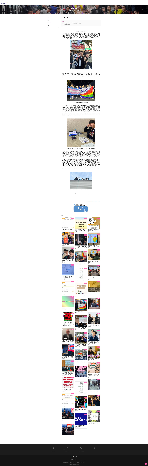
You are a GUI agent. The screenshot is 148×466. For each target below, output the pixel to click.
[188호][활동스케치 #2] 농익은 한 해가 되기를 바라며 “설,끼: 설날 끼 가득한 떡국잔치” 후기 (80, 264)
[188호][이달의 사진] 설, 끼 (66, 244)
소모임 (52, 27)
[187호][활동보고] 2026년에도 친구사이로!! (79, 312)
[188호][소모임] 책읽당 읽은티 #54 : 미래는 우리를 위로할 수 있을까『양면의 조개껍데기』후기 (67, 277)
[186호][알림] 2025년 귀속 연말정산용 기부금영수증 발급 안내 (80, 426)
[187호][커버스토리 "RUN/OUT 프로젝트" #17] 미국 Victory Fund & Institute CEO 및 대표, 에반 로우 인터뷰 (93, 342)
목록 (62, 215)
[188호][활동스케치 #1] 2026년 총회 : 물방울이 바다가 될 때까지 (93, 262)
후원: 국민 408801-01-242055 (4, 0)
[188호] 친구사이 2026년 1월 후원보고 (67, 293)
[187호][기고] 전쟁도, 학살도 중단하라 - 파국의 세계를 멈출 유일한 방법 (67, 390)
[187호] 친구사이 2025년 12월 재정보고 (80, 393)
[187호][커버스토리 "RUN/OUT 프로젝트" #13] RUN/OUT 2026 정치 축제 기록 (68, 325)
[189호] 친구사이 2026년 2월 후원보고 (67, 229)
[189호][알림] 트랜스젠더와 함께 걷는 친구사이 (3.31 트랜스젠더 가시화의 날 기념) (80, 230)
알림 (68, 3)
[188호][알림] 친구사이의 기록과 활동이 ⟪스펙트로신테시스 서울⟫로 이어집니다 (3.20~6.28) (67, 309)
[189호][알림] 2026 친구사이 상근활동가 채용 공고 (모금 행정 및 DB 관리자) (93, 230)
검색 (145, 0)
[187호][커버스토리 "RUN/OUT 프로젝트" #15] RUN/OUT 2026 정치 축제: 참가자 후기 (80, 328)
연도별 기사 (77, 10)
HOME (70, 10)
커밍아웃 (72, 3)
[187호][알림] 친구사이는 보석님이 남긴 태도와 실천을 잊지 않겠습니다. (93, 407)
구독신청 (49, 25)
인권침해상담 (84, 3)
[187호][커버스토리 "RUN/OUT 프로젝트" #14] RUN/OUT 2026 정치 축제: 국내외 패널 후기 (93, 325)
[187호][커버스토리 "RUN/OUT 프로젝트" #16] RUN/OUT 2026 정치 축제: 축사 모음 (68, 341)
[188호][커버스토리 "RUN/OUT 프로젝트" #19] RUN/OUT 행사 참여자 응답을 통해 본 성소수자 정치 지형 (81, 247)
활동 (65, 3)
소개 (62, 3)
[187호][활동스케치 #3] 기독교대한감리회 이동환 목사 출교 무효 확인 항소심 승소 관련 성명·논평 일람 (81, 362)
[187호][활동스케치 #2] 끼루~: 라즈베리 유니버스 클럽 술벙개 (93, 359)
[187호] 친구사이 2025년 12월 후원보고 (67, 405)
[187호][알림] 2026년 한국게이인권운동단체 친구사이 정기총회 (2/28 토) (80, 409)
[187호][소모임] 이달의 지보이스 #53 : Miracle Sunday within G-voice (80, 378)
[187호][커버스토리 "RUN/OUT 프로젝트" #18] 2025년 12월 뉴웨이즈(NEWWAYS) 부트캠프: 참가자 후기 (80, 345)
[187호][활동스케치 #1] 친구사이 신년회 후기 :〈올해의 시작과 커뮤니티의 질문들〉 (68, 357)
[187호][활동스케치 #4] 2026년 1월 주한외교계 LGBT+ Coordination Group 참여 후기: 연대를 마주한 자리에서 (67, 373)
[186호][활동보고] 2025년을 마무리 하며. (67, 435)
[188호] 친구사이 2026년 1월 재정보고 (80, 279)
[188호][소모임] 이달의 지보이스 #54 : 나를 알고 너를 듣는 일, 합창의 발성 (93, 278)
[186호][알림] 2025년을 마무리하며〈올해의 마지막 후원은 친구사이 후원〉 (93, 423)
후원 (75, 3)
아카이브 (79, 3)
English (137, 0)
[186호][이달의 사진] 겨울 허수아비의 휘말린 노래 (67, 420)
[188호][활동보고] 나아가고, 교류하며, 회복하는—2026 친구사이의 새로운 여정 (93, 246)
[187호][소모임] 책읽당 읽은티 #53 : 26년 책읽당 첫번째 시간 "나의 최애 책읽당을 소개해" (93, 375)
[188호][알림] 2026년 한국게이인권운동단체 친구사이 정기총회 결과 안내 (93, 294)
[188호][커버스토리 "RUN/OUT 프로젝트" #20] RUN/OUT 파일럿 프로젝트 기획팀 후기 (68, 260)
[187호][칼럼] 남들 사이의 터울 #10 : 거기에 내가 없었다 (93, 391)
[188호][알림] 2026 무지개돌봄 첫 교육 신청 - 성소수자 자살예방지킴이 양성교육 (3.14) (80, 295)
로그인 (141, 0)
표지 (48, 20)
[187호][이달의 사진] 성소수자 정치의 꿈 (93, 309)
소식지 (74, 10)
